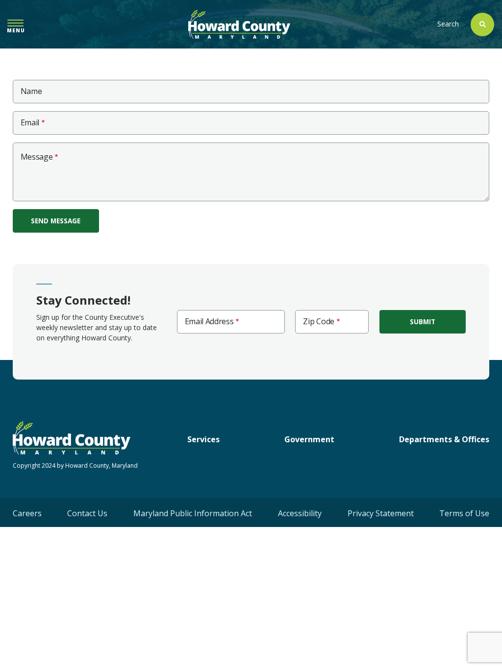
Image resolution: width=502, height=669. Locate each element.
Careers (27, 513)
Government (309, 439)
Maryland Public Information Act (192, 513)
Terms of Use (464, 513)
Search (448, 23)
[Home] (239, 24)
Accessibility (300, 513)
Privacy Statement (381, 513)
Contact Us (87, 513)
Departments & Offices (444, 439)
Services (203, 439)
